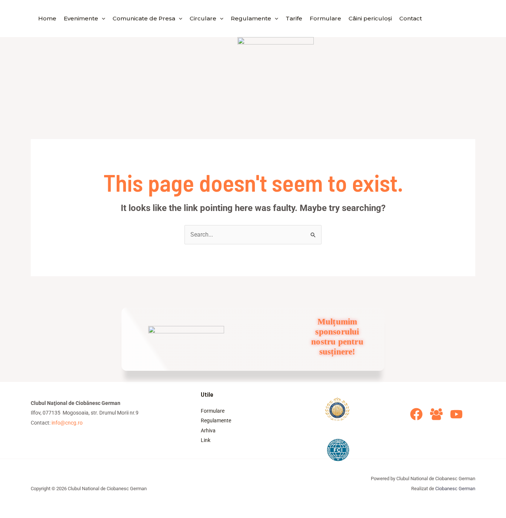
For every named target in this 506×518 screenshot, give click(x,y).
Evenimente (81, 18)
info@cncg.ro (67, 423)
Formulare (325, 18)
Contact (410, 18)
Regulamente (251, 18)
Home (47, 18)
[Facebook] (416, 414)
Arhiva (208, 430)
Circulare (203, 18)
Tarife (294, 18)
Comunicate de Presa (144, 18)
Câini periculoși (370, 18)
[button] (101, 19)
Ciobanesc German (455, 488)
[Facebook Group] (436, 414)
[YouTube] (456, 414)
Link (205, 440)
